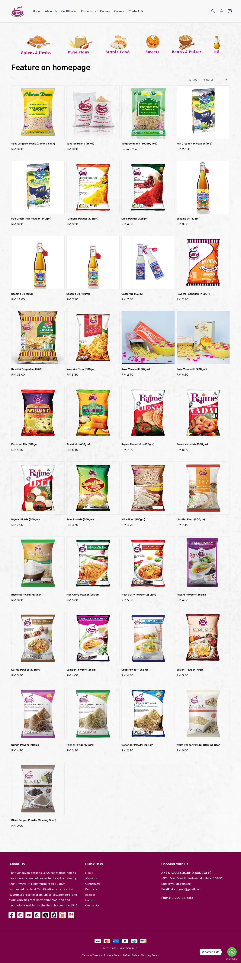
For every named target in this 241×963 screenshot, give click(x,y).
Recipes (105, 11)
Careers (119, 11)
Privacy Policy (112, 955)
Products (87, 11)
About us (91, 878)
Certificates (68, 11)
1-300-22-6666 (183, 897)
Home (36, 11)
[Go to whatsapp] (232, 952)
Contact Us (136, 11)
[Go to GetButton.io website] (232, 959)
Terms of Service (92, 955)
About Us (51, 11)
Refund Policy (131, 955)
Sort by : (193, 79)
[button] (213, 11)
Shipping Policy (150, 955)
